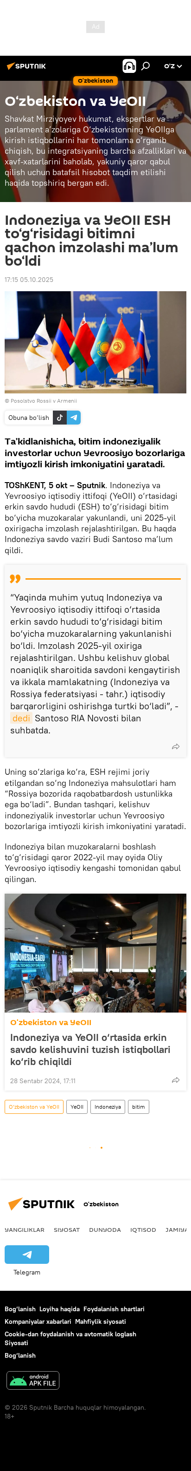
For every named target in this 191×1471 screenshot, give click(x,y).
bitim (138, 1106)
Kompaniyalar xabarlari (38, 1321)
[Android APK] (32, 1381)
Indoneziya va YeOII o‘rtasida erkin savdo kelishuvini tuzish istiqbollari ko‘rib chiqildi (90, 1049)
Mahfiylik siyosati (100, 1321)
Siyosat (67, 1229)
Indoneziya (108, 1106)
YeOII (76, 1106)
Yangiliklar (25, 1229)
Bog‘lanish (20, 1309)
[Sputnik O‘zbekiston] (28, 69)
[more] (175, 746)
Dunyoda (105, 1229)
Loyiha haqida (59, 1309)
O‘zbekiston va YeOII (50, 1022)
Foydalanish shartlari (114, 1309)
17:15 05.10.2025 (29, 279)
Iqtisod (143, 1229)
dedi (21, 718)
